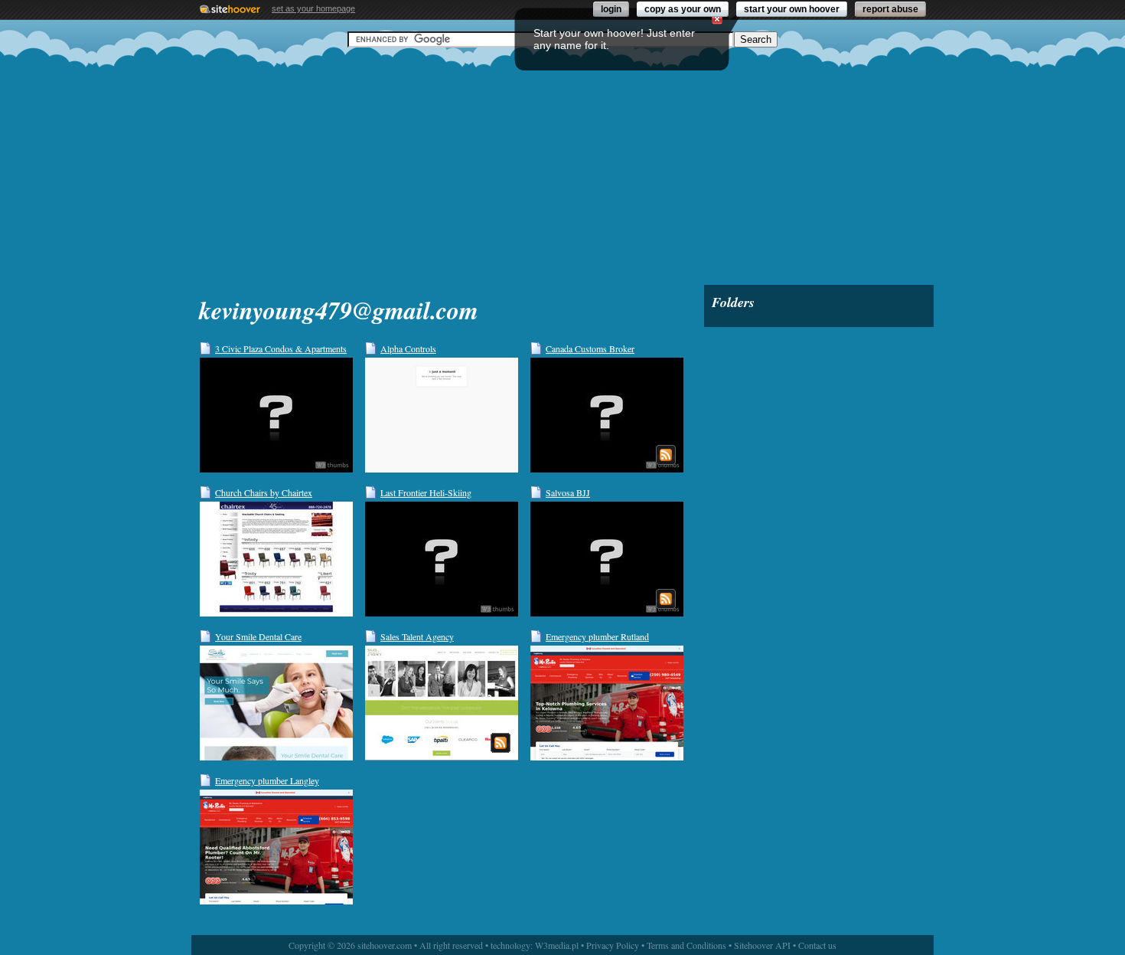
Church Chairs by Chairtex (263, 492)
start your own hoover (792, 9)
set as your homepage (313, 8)
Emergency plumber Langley (267, 780)
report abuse (890, 9)
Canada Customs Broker (590, 348)
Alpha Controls (408, 348)
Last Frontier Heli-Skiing (425, 492)
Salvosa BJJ (568, 492)
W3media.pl (557, 945)
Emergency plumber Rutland (597, 636)
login (611, 9)
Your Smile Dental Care (258, 636)
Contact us (817, 945)
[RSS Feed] (666, 455)
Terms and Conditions (686, 945)
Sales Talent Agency (417, 636)
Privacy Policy (612, 945)
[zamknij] (717, 19)
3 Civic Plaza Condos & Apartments (281, 348)
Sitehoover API (762, 945)
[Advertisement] (562, 166)
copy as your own (682, 9)
